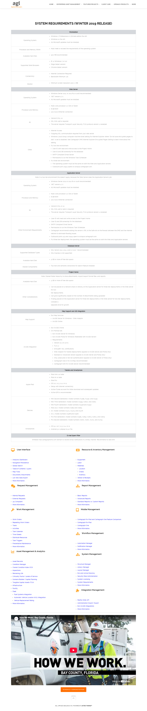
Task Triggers (17, 540)
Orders (81, 472)
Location (82, 469)
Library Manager (83, 567)
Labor (79, 463)
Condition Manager (19, 564)
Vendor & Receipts (84, 478)
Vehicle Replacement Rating (24, 600)
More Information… (19, 481)
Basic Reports (82, 495)
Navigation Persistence (21, 463)
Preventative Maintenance (22, 543)
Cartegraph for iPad (84, 522)
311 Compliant (17, 501)
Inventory (82, 475)
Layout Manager (83, 570)
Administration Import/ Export (88, 603)
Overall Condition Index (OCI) (23, 567)
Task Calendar (18, 531)
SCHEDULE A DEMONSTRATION (73, 689)
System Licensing (83, 579)
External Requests (19, 498)
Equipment (81, 460)
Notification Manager (84, 546)
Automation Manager (84, 543)
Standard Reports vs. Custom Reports (90, 501)
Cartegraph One (83, 525)
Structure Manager (84, 564)
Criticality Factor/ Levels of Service (25, 576)
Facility (15, 588)
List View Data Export (20, 478)
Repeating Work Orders (21, 522)
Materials (80, 466)
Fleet (14, 591)
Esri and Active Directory (86, 573)
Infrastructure (17, 585)
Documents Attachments (21, 475)
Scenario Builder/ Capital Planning (25, 579)
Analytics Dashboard (20, 460)
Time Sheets (17, 534)
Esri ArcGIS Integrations (85, 606)
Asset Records (18, 561)
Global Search (18, 466)
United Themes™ (86, 705)
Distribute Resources (20, 537)
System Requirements (85, 582)
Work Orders (17, 519)
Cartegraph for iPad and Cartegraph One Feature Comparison (99, 519)
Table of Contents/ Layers (22, 469)
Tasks (15, 525)
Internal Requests (19, 495)
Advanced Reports (84, 498)
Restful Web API (83, 600)
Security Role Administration (87, 576)
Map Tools (16, 472)
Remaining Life (18, 573)
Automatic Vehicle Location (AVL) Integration (30, 597)
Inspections (17, 570)
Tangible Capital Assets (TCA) (23, 582)
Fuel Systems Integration (23, 594)
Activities (16, 528)
